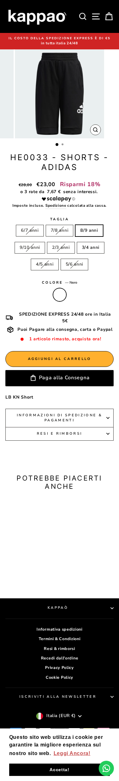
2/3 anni (61, 247)
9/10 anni (30, 247)
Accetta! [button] (59, 769)
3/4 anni (91, 247)
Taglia (59, 219)
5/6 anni (74, 264)
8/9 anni (89, 230)
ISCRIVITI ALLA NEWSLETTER (57, 696)
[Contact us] (106, 768)
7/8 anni (60, 230)
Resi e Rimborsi (60, 433)
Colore (59, 282)
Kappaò (58, 607)
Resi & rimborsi (59, 649)
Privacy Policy (59, 668)
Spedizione (55, 205)
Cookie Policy (59, 677)
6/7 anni (30, 230)
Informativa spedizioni (59, 629)
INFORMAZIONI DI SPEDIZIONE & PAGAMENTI (59, 418)
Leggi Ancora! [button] (72, 753)
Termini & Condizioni (60, 639)
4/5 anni (45, 264)
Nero (59, 294)
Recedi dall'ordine (59, 658)
